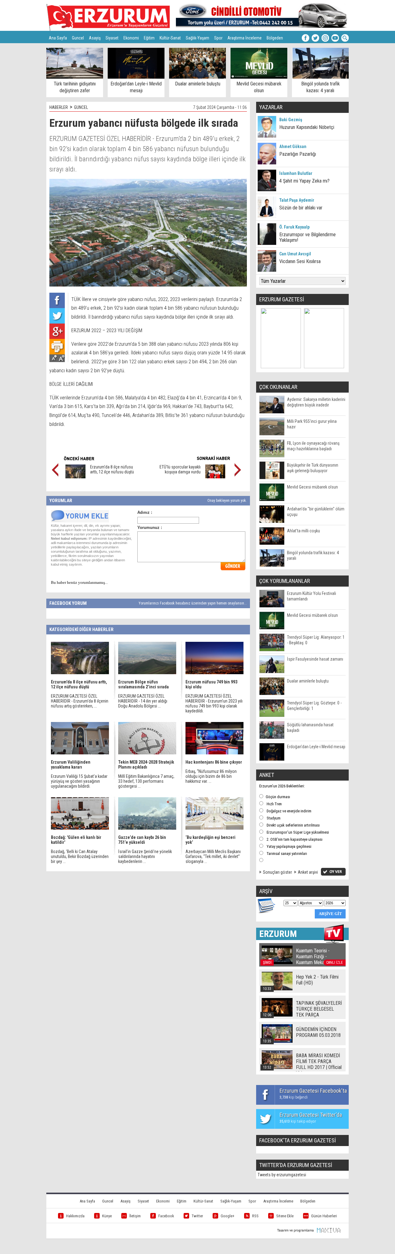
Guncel (78, 37)
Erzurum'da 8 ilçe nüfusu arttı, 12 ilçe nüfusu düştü (112, 469)
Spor (218, 37)
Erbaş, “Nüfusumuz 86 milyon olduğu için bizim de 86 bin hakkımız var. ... (211, 776)
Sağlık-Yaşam (197, 37)
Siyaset (112, 37)
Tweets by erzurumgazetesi (282, 1174)
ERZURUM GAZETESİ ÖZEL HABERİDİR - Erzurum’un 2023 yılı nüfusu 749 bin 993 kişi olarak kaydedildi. (214, 703)
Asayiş (95, 37)
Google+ (228, 1216)
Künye (107, 1216)
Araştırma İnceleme (244, 37)
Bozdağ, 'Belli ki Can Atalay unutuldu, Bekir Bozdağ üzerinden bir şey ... (80, 856)
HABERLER (58, 107)
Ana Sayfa (58, 37)
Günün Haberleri (324, 1216)
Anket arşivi (308, 872)
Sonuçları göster (277, 872)
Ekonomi (131, 37)
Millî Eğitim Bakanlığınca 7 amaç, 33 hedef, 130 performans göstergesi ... (146, 781)
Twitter (197, 1216)
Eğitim (149, 37)
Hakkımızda (75, 1216)
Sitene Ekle (284, 1216)
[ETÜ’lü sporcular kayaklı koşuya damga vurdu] (215, 476)
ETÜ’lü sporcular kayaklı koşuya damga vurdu (180, 469)
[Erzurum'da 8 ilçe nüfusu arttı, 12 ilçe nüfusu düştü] (75, 476)
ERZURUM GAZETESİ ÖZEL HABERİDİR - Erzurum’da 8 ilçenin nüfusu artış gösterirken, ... (79, 701)
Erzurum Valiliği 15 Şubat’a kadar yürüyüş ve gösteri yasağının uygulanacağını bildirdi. (79, 781)
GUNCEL (81, 107)
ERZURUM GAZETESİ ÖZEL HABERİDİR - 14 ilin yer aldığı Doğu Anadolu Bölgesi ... (142, 701)
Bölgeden (275, 37)
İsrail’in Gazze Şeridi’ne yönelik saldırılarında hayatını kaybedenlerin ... (145, 856)
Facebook (166, 1216)
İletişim (135, 1216)
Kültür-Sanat (170, 37)
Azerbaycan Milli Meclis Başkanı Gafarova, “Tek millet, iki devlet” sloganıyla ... (213, 856)
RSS (255, 1216)
